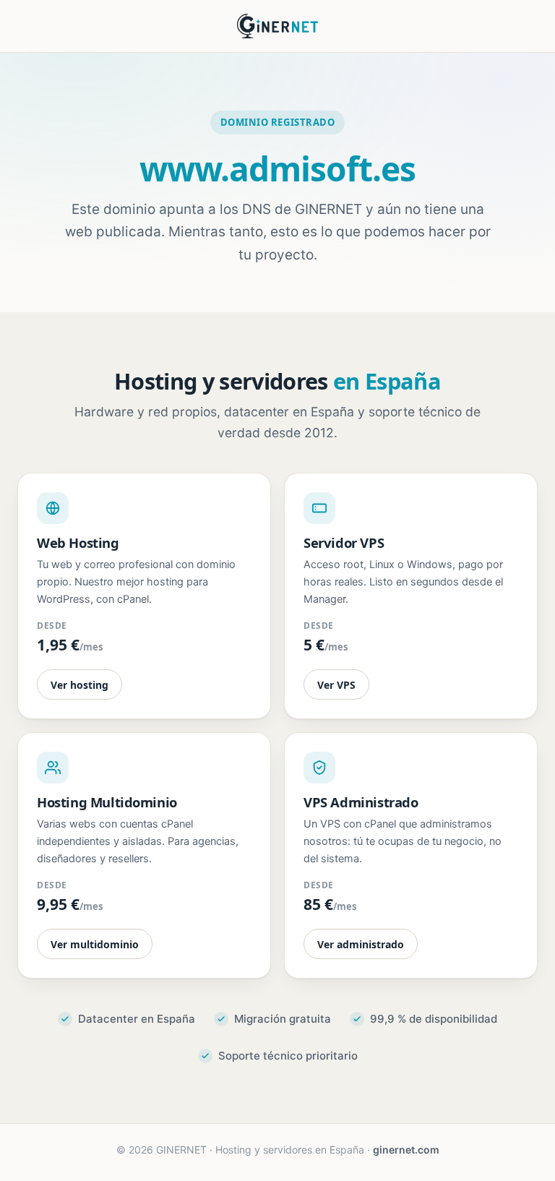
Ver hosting (79, 685)
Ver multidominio (95, 944)
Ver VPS (336, 685)
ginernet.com (406, 1149)
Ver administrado (360, 944)
